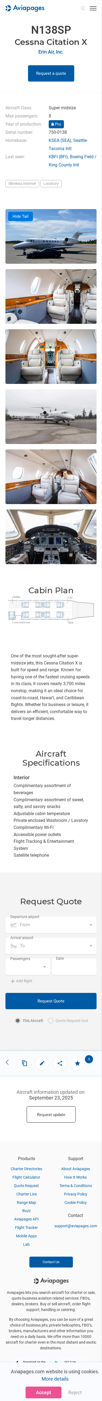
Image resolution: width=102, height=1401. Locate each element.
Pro (57, 124)
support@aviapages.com (75, 1226)
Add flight (24, 981)
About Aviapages (75, 1169)
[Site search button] (82, 8)
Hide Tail (21, 216)
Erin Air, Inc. (51, 52)
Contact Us (51, 1262)
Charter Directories (26, 1169)
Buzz (26, 1211)
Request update (51, 1114)
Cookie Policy (75, 1202)
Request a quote (51, 73)
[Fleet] (24, 1063)
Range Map (26, 1202)
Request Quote (51, 1001)
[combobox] (51, 925)
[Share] (60, 1063)
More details (55, 1379)
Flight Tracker (26, 1227)
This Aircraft (33, 1020)
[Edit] (42, 1063)
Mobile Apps (26, 1236)
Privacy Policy (75, 1194)
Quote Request (26, 1185)
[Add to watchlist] (77, 1063)
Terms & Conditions (75, 1185)
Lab (26, 1244)
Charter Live (26, 1194)
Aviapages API (26, 1219)
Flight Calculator (26, 1177)
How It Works (75, 1177)
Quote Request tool (71, 1020)
